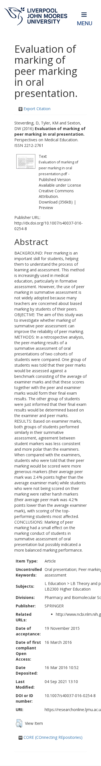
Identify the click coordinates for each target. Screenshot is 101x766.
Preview (46, 207)
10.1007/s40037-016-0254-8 (70, 695)
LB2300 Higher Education (68, 589)
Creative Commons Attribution (56, 193)
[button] (19, 723)
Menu (84, 23)
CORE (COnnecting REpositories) (52, 737)
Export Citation (36, 108)
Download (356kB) (56, 202)
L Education (55, 583)
